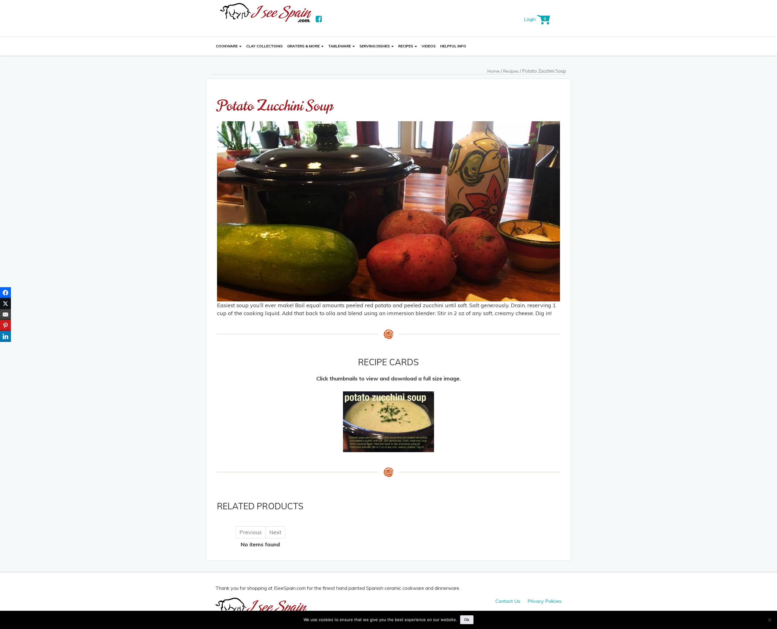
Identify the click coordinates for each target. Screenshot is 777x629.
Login (530, 19)
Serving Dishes (375, 46)
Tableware (340, 46)
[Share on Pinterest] (5, 325)
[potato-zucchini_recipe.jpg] (388, 421)
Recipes (406, 46)
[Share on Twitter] (5, 303)
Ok (467, 619)
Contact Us (507, 601)
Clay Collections (264, 46)
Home (493, 71)
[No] (769, 620)
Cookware (227, 46)
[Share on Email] (5, 314)
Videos (429, 46)
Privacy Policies (545, 601)
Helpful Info (453, 46)
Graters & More (304, 46)
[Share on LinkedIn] (5, 336)
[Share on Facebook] (5, 292)
